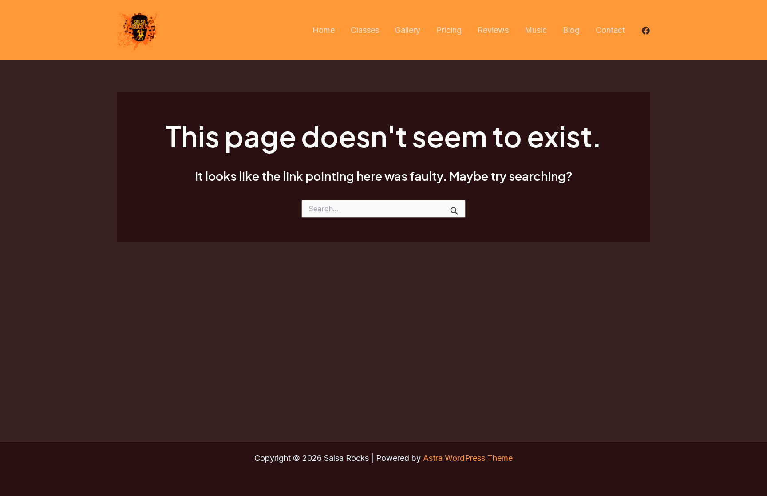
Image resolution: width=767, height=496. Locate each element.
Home (323, 30)
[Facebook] (646, 31)
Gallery (407, 30)
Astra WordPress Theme (468, 458)
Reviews (493, 30)
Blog (571, 30)
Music (536, 30)
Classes (365, 30)
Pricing (449, 30)
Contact (610, 30)
